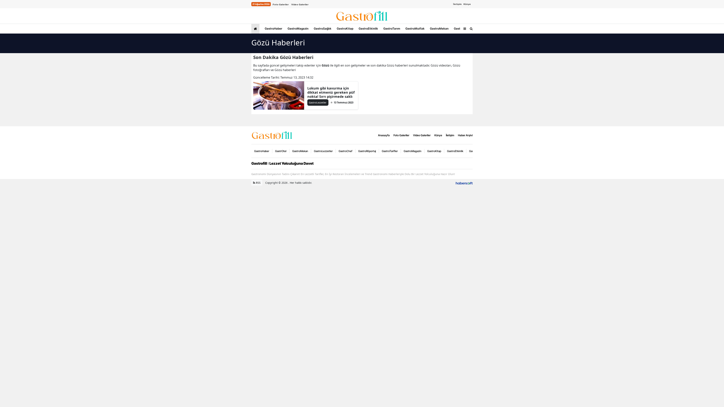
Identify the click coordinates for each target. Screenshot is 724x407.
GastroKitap (344, 28)
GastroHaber (273, 28)
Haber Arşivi (465, 135)
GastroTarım (391, 28)
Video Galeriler (299, 4)
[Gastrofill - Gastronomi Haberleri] (272, 135)
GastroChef (345, 151)
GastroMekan (439, 28)
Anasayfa (384, 135)
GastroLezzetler (323, 151)
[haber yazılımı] (464, 183)
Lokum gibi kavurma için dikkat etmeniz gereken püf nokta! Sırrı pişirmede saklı (331, 92)
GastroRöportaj (367, 151)
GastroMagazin (297, 28)
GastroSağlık (322, 28)
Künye (467, 4)
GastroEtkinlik (368, 28)
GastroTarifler (390, 151)
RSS (258, 182)
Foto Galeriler (281, 4)
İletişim (457, 4)
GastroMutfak (415, 28)
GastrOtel (460, 28)
